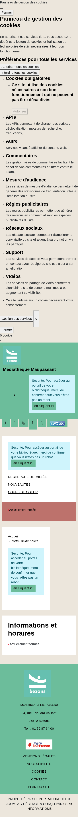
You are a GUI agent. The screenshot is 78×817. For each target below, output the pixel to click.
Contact (39, 779)
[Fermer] (1, 8)
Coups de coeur (23, 492)
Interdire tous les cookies (19, 72)
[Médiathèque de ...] (39, 685)
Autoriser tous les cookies (20, 67)
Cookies (39, 771)
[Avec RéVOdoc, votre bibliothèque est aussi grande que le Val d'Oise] (57, 423)
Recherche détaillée (27, 477)
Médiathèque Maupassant (29, 369)
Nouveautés (19, 484)
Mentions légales (39, 756)
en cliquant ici (44, 406)
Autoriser (19, 111)
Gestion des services (16, 319)
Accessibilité (39, 764)
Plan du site (39, 787)
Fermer (6, 12)
